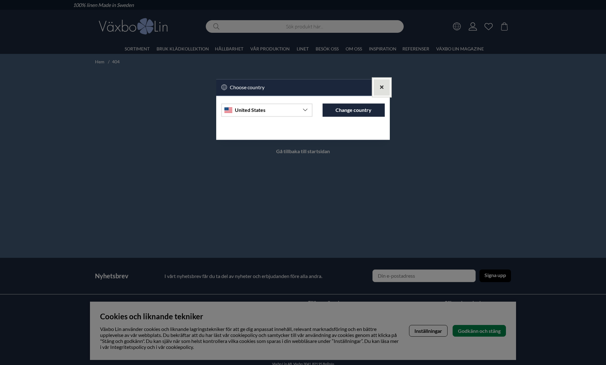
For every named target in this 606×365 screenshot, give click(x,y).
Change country (353, 110)
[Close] (382, 87)
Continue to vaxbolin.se (303, 132)
